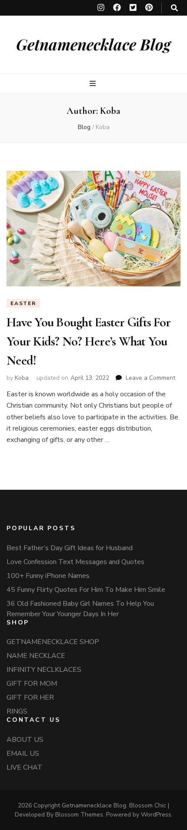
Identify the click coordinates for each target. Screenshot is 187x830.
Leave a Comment (150, 378)
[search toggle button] (174, 8)
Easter (23, 303)
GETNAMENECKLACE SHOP (53, 642)
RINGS (17, 711)
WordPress (156, 814)
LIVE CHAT (25, 767)
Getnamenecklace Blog (93, 44)
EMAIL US (23, 753)
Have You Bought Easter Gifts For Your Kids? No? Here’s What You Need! (88, 341)
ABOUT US (25, 739)
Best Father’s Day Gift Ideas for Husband (70, 548)
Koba (22, 378)
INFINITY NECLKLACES (44, 669)
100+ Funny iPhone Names (48, 576)
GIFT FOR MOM (32, 683)
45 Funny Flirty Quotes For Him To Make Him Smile (86, 589)
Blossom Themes (79, 814)
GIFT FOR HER (30, 697)
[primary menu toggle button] (94, 83)
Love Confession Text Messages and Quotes (75, 562)
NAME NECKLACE (36, 656)
